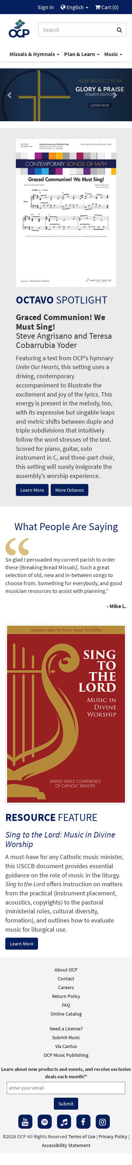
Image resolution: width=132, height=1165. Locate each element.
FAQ (66, 1005)
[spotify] (45, 1122)
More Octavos (69, 490)
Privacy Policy (113, 1136)
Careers (66, 987)
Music (111, 53)
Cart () (109, 7)
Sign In (46, 7)
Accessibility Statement (66, 1145)
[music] (64, 1122)
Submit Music (66, 1037)
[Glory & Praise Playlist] (66, 94)
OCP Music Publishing (66, 1055)
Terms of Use (81, 1136)
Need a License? (66, 1028)
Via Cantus (66, 1046)
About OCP (66, 970)
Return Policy (66, 996)
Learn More (32, 490)
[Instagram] (103, 1122)
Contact (66, 978)
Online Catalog (66, 1014)
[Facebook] (83, 1122)
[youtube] (25, 1122)
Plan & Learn (80, 53)
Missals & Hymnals (33, 53)
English (75, 7)
